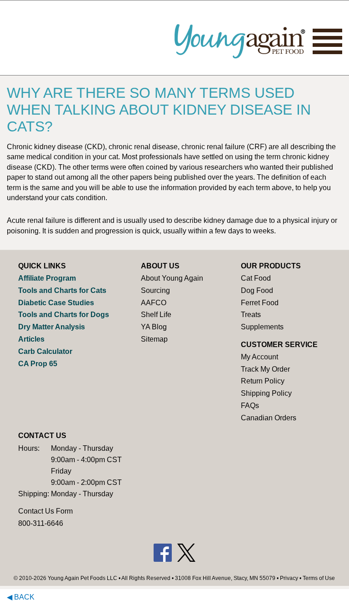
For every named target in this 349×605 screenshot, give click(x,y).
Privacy (289, 578)
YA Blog (154, 327)
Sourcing (155, 290)
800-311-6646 (40, 523)
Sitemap (154, 339)
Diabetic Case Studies (56, 303)
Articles (31, 339)
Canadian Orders (268, 418)
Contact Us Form (45, 511)
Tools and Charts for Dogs (63, 314)
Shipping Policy (266, 393)
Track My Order (265, 369)
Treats (251, 314)
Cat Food (256, 278)
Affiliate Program (47, 278)
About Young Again (172, 278)
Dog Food (257, 290)
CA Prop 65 (37, 364)
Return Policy (262, 381)
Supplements (262, 327)
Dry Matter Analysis (51, 327)
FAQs (250, 405)
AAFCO (153, 303)
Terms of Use (319, 578)
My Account (259, 357)
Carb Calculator (45, 351)
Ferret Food (260, 303)
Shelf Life (156, 314)
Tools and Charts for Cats (62, 290)
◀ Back (21, 597)
